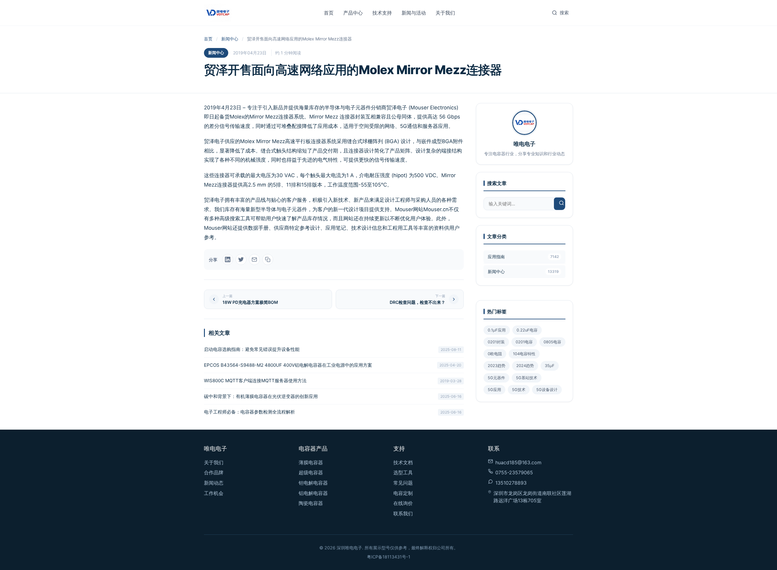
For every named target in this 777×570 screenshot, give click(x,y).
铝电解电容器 (313, 493)
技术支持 (382, 13)
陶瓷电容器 (311, 503)
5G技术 (518, 389)
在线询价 (403, 503)
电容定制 (403, 493)
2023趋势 (496, 365)
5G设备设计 (547, 389)
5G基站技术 (526, 378)
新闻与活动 (414, 13)
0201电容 (524, 342)
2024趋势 (525, 365)
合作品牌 (213, 472)
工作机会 (213, 493)
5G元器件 (496, 378)
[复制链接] (267, 259)
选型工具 (403, 472)
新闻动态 (213, 483)
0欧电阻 (495, 354)
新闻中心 (229, 38)
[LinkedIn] (227, 259)
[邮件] (254, 259)
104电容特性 (524, 354)
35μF (550, 365)
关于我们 (445, 13)
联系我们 (403, 513)
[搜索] (561, 203)
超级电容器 (311, 472)
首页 (329, 13)
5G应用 (494, 389)
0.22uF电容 (527, 330)
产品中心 (353, 13)
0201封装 (496, 342)
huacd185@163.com (518, 462)
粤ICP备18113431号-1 (388, 556)
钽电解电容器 (313, 483)
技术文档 (403, 462)
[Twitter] (241, 259)
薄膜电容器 (311, 462)
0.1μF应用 (497, 330)
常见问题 (403, 483)
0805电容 (552, 342)
